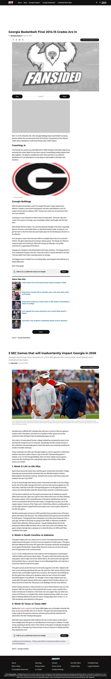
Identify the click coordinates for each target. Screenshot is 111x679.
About (20, 2)
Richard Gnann (16, 36)
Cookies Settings (58, 669)
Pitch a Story (16, 666)
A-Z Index (38, 669)
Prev (17, 96)
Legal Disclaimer (93, 666)
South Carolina (17, 554)
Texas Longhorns (26, 608)
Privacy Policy (40, 666)
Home (14, 338)
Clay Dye (14, 363)
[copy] (22, 40)
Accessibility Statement (20, 669)
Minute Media (12, 674)
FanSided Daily (93, 663)
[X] (96, 2)
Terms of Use (56, 666)
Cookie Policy (75, 666)
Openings (38, 663)
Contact (54, 663)
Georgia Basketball (24, 338)
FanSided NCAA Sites (65, 2)
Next (64, 96)
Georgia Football (23, 649)
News (25, 2)
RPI (68, 250)
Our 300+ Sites (76, 663)
